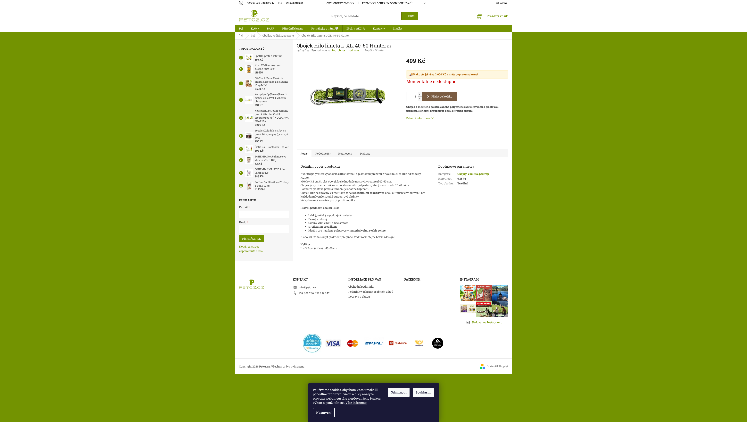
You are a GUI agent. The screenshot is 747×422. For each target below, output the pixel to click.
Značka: (375, 50)
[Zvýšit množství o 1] (420, 94)
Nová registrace (249, 246)
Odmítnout (399, 392)
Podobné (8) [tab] (322, 153)
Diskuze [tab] (365, 153)
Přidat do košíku (441, 96)
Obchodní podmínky (340, 3)
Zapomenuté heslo (251, 251)
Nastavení (323, 412)
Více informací (356, 403)
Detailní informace (418, 118)
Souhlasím (423, 392)
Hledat (409, 16)
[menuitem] (241, 28)
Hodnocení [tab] (345, 153)
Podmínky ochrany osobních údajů (387, 3)
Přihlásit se (251, 239)
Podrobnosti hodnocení (346, 50)
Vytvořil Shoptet (497, 366)
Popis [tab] (304, 153)
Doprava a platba (359, 296)
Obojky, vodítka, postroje (473, 174)
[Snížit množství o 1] (420, 99)
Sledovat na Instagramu (487, 322)
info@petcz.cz (307, 287)
